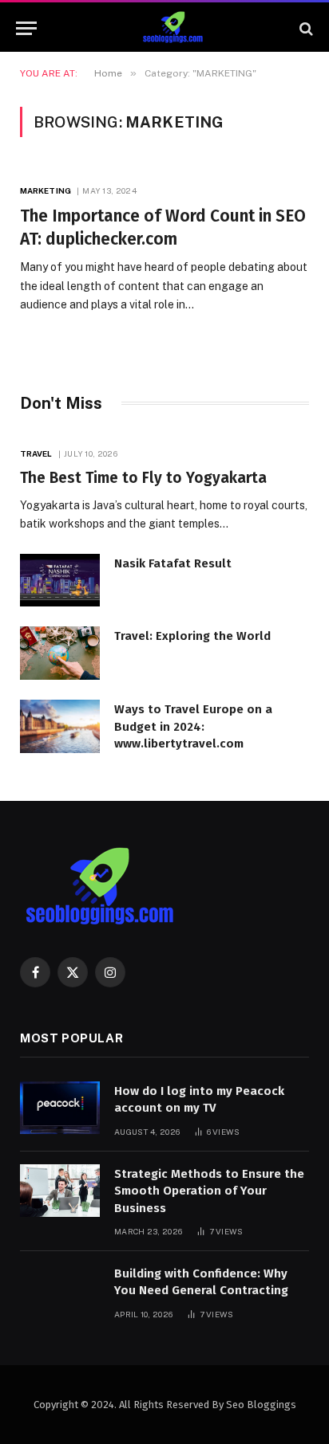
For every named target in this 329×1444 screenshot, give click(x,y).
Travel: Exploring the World (192, 636)
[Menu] (26, 28)
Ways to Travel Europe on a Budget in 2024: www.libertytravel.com (193, 726)
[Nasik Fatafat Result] (60, 580)
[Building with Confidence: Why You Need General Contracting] (60, 1290)
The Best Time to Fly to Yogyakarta (143, 478)
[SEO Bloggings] (172, 28)
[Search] (304, 28)
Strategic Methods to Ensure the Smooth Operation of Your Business (209, 1191)
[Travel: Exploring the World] (60, 653)
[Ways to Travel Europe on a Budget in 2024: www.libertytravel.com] (60, 726)
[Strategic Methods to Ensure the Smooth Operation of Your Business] (60, 1191)
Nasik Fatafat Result (173, 563)
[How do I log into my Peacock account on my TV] (60, 1108)
